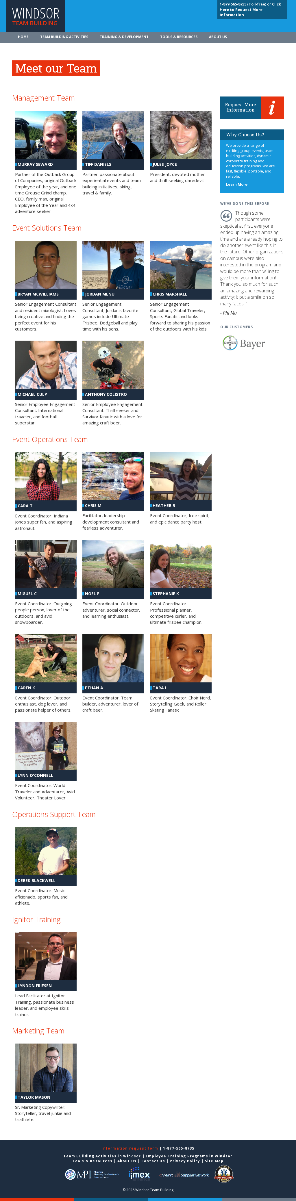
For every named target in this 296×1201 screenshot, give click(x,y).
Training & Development (124, 36)
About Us (218, 36)
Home (23, 36)
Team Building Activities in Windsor (102, 1156)
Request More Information (240, 107)
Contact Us (153, 1161)
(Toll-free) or (246, 4)
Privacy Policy (185, 1161)
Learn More (236, 184)
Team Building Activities (64, 36)
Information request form (130, 1148)
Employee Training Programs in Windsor (189, 1156)
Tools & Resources (178, 36)
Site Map (214, 1161)
